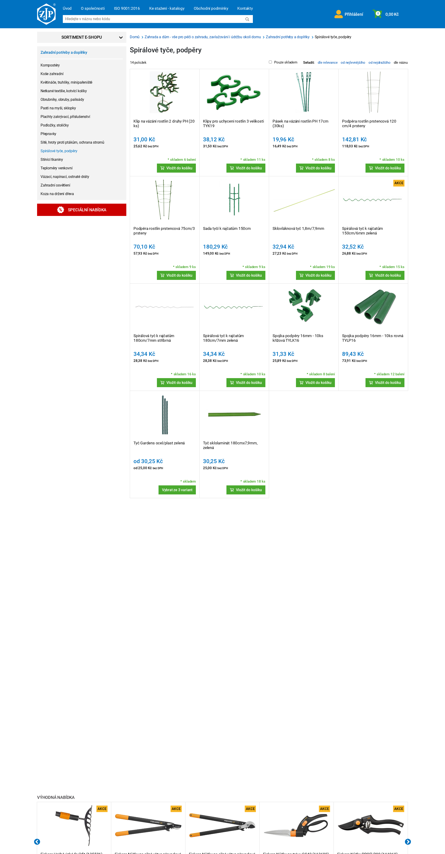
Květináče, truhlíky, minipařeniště (66, 82)
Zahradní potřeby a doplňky (64, 52)
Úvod (67, 8)
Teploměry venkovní (56, 168)
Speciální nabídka (87, 209)
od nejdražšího (380, 62)
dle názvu (401, 62)
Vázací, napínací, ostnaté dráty (65, 176)
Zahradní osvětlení (55, 185)
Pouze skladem (285, 62)
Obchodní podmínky (211, 8)
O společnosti (93, 8)
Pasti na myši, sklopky (58, 108)
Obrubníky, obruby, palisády (62, 99)
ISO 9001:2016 (127, 8)
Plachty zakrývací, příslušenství (65, 116)
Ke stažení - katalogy (166, 8)
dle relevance (327, 62)
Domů (135, 37)
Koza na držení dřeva (57, 194)
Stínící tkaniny (52, 159)
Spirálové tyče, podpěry (59, 151)
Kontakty (245, 8)
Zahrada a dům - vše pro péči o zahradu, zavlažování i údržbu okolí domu (203, 37)
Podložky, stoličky (55, 125)
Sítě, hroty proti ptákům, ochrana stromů (72, 142)
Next (407, 841)
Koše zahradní (52, 74)
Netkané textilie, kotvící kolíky (64, 91)
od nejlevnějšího (353, 62)
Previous (37, 841)
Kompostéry (50, 65)
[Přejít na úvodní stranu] (46, 14)
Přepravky (48, 134)
